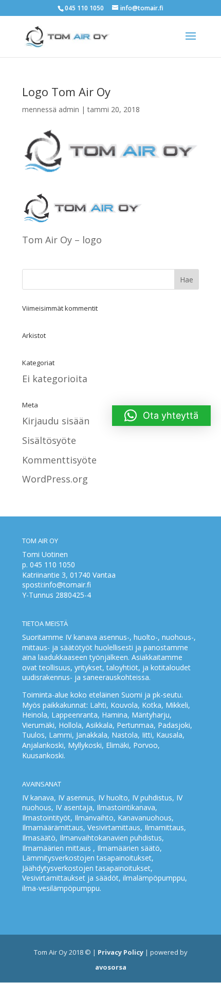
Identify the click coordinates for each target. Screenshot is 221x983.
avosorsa (110, 967)
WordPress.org (55, 479)
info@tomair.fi (67, 584)
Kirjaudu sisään (55, 421)
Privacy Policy (120, 952)
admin (69, 109)
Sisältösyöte (49, 440)
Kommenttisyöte (59, 460)
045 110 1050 (52, 564)
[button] (161, 415)
